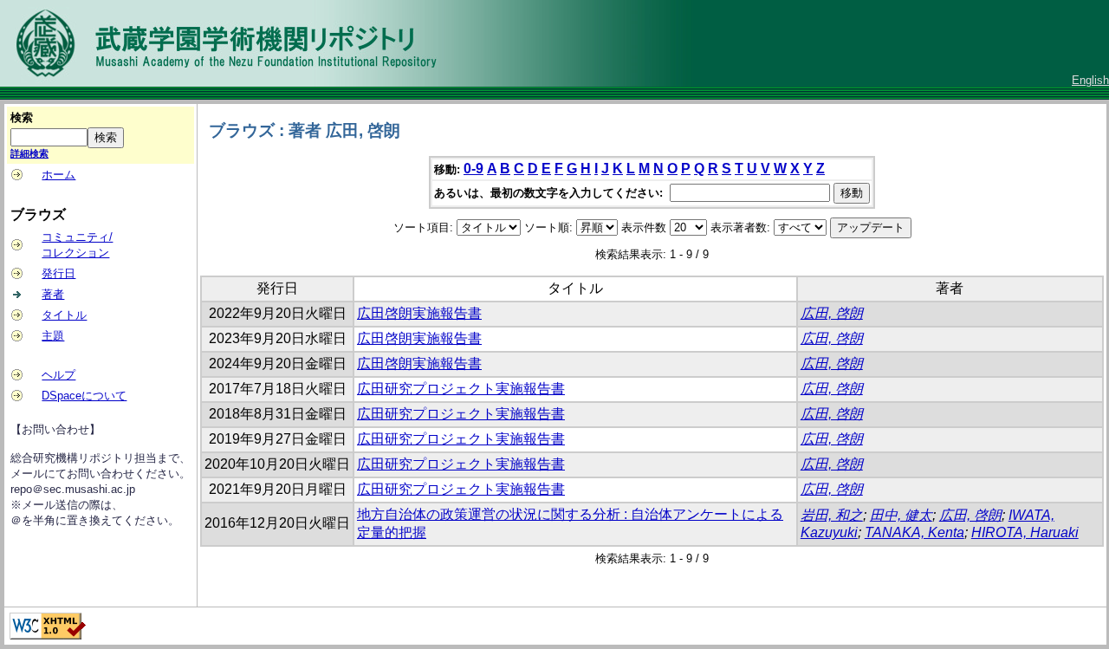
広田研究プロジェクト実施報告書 (461, 388)
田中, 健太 (901, 515)
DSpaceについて (84, 395)
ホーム (58, 174)
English (1090, 80)
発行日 (58, 273)
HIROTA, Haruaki (1025, 532)
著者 (53, 294)
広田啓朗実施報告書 (419, 313)
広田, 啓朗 (832, 313)
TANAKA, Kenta (914, 532)
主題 (53, 335)
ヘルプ (58, 374)
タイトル (64, 314)
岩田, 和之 (832, 515)
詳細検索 (29, 153)
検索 (21, 117)
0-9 (473, 168)
